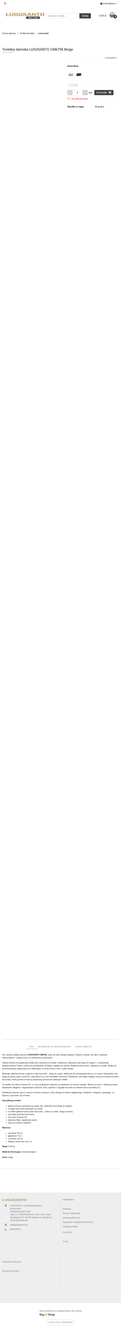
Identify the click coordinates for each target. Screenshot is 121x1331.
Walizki (39, 27)
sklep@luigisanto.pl (19, 1225)
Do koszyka (102, 92)
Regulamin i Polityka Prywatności (78, 1222)
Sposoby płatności (71, 1218)
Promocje (26, 27)
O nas (13, 27)
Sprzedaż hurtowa (10, 1271)
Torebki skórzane (73, 27)
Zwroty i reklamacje (71, 1213)
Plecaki (93, 27)
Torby (106, 27)
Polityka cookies (70, 1226)
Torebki (53, 27)
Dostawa (67, 1209)
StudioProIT (67, 1322)
